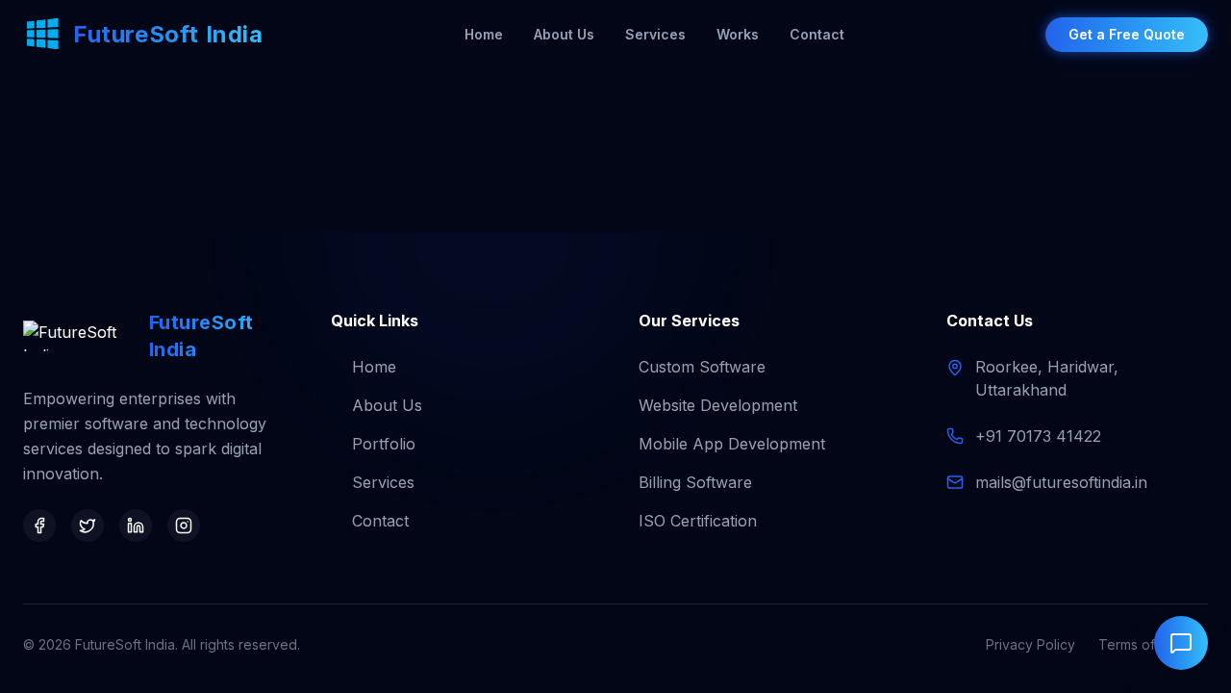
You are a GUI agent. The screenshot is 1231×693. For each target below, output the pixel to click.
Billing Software (695, 482)
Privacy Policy (1030, 644)
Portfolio (383, 443)
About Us (564, 34)
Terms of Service (1153, 644)
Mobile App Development (732, 443)
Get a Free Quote (1126, 34)
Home (484, 34)
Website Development (718, 405)
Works (737, 34)
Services (655, 34)
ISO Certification (698, 520)
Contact (817, 34)
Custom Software (702, 366)
